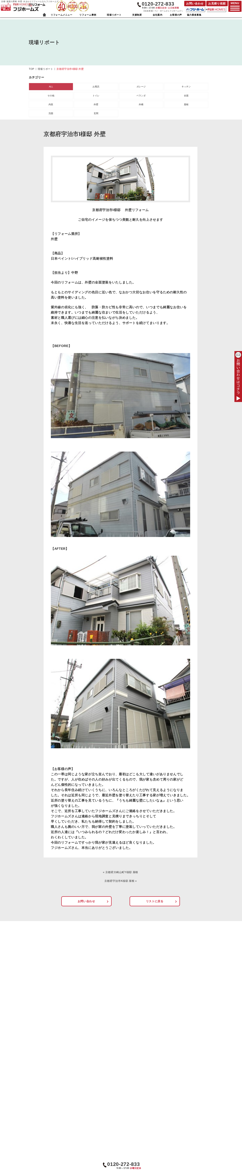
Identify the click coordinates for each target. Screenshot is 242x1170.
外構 (141, 104)
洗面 (51, 113)
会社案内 (157, 14)
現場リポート (114, 14)
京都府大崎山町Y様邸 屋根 (121, 872)
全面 (186, 95)
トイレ (96, 95)
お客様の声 (176, 14)
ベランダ (141, 95)
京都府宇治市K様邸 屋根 (119, 881)
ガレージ (141, 86)
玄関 (96, 113)
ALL (51, 86)
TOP (31, 68)
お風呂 (96, 86)
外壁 (96, 104)
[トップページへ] (29, 4)
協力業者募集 (194, 14)
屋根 (186, 104)
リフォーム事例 (87, 14)
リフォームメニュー (61, 14)
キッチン (186, 86)
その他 (50, 95)
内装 (51, 104)
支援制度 (137, 14)
